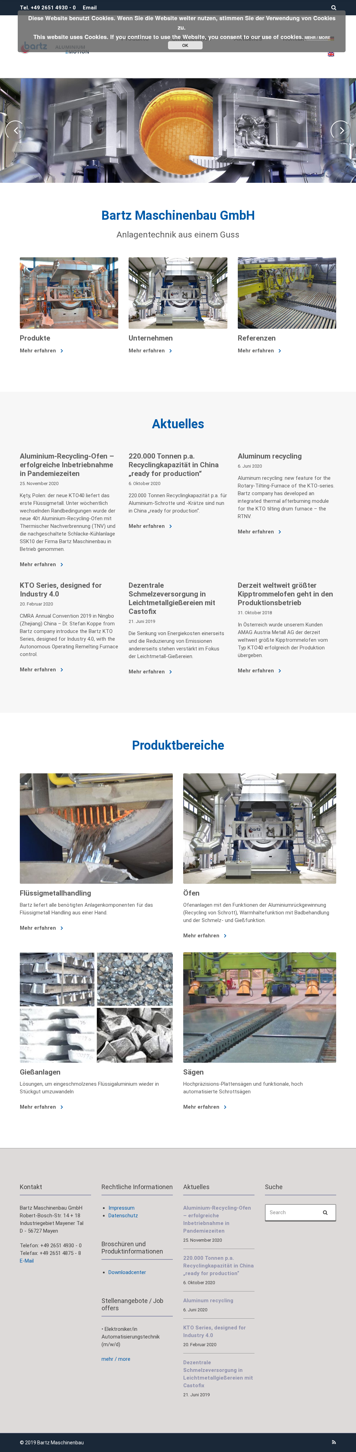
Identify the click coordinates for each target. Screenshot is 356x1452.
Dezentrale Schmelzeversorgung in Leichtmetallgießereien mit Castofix (172, 598)
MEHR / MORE (317, 37)
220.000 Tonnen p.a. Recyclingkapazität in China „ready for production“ (174, 465)
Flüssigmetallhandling (55, 893)
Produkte (35, 338)
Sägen (193, 1072)
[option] (178, 130)
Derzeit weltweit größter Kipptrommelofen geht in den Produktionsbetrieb (285, 594)
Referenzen (257, 338)
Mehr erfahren (38, 351)
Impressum (121, 1208)
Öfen (191, 893)
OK (185, 45)
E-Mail (27, 1261)
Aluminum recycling (270, 456)
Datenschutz (123, 1215)
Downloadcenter (127, 1272)
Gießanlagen (40, 1072)
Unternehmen (151, 338)
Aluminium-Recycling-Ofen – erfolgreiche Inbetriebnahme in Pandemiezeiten (67, 465)
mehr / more (116, 1359)
